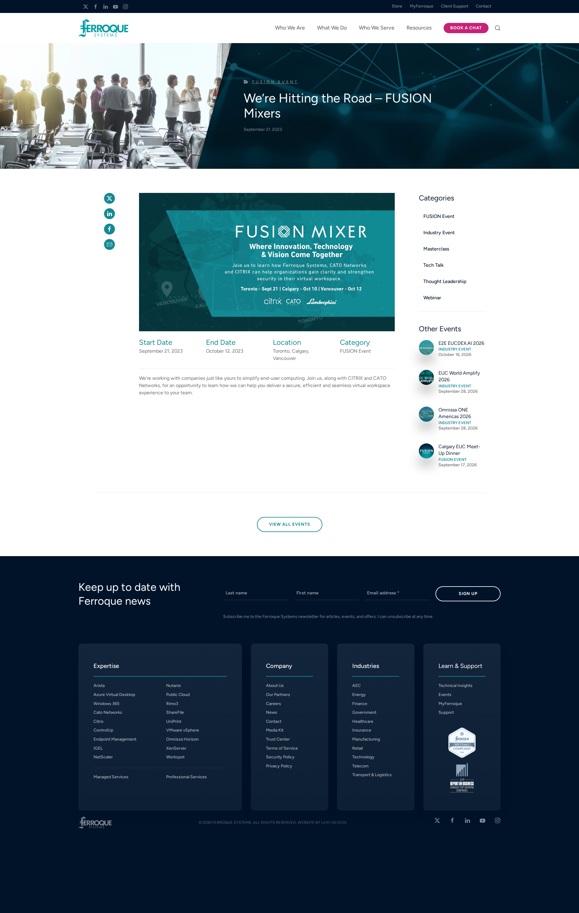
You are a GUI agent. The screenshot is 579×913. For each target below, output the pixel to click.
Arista (99, 685)
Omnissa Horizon (182, 739)
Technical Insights (455, 685)
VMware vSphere (182, 730)
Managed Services (110, 776)
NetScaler (103, 757)
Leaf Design (333, 822)
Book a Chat (466, 27)
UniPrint (173, 721)
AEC (356, 685)
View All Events (289, 524)
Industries (365, 665)
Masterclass (436, 249)
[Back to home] (103, 28)
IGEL (98, 748)
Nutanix (173, 685)
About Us (275, 685)
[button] (498, 28)
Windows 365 (106, 703)
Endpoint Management (114, 739)
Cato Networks (107, 712)
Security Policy (280, 757)
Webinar (432, 298)
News (271, 712)
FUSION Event (275, 82)
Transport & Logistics (372, 774)
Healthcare (362, 721)
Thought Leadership (445, 281)
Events (444, 694)
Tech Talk (433, 265)
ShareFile (175, 712)
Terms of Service (282, 748)
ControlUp (103, 730)
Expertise (106, 665)
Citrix (98, 721)
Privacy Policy (279, 766)
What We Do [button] (332, 27)
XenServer (176, 748)
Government (364, 712)
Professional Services (186, 776)
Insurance (361, 730)
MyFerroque (450, 703)
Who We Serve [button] (376, 27)
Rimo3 (172, 703)
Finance (359, 703)
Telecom (360, 766)
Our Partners (278, 694)
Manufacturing (366, 739)
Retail (357, 748)
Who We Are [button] (290, 27)
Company (279, 665)
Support (446, 712)
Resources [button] (419, 27)
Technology (363, 757)
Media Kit (274, 730)
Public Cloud (178, 694)
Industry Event (439, 232)
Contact (273, 721)
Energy (359, 694)
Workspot (175, 757)
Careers (273, 703)
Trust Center (278, 739)
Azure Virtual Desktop (114, 694)
